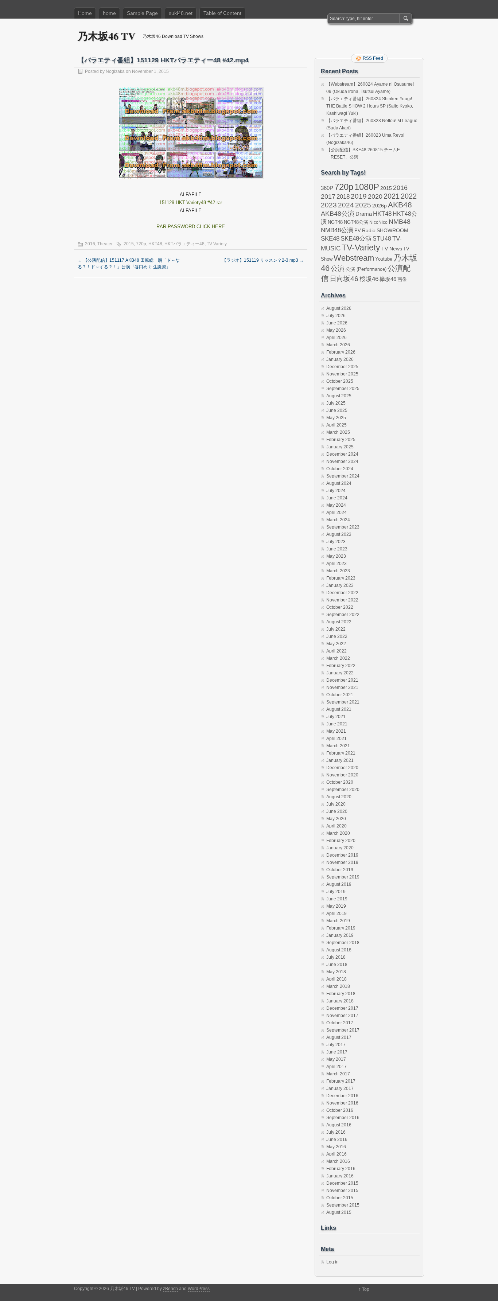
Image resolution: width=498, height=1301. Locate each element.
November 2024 (342, 461)
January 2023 (340, 585)
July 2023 (336, 541)
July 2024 (336, 490)
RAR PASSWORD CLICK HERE (190, 226)
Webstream (354, 257)
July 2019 (336, 891)
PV (357, 230)
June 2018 (336, 964)
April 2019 (336, 913)
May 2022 (336, 643)
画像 (402, 279)
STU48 (382, 238)
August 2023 (338, 534)
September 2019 (342, 877)
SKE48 (330, 238)
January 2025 (340, 446)
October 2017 (339, 1022)
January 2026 (340, 359)
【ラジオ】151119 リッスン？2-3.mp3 (263, 260)
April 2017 (336, 1066)
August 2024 (338, 483)
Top (365, 1289)
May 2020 (336, 818)
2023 (329, 205)
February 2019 (340, 928)
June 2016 (336, 1139)
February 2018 (340, 993)
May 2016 (336, 1146)
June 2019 (336, 898)
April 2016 (336, 1154)
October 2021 (339, 694)
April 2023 (336, 563)
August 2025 (338, 395)
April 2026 (336, 337)
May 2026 (336, 330)
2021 (392, 196)
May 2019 (336, 906)
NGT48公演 (356, 222)
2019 (359, 196)
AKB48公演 (337, 213)
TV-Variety (217, 243)
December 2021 (342, 680)
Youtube (383, 259)
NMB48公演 (337, 230)
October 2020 (339, 782)
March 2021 (338, 745)
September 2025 (342, 388)
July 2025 (336, 403)
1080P (366, 187)
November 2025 (342, 374)
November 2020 (342, 775)
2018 (343, 196)
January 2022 (340, 672)
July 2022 (336, 629)
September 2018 (342, 942)
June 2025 (336, 410)
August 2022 (338, 621)
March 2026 (338, 344)
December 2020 (342, 767)
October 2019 (339, 869)
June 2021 (336, 724)
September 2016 (342, 1117)
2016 (90, 243)
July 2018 (336, 957)
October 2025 (339, 381)
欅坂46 (388, 279)
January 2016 (340, 1176)
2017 (328, 196)
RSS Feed (373, 58)
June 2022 (336, 636)
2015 (129, 243)
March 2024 (338, 519)
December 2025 (342, 366)
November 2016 (342, 1103)
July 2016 (336, 1132)
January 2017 (340, 1088)
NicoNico (378, 222)
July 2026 (336, 315)
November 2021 (342, 687)
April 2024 (336, 512)
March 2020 (338, 833)
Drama (363, 214)
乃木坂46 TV (106, 35)
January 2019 (340, 935)
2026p (379, 206)
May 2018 (336, 971)
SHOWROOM (392, 230)
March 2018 (338, 986)
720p (141, 243)
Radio (369, 230)
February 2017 (340, 1081)
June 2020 (336, 811)
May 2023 (336, 556)
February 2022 (340, 665)
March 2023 (338, 570)
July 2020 (336, 804)
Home (85, 13)
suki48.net (180, 13)
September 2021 (342, 702)
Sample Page (142, 13)
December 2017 (342, 1008)
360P (327, 188)
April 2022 (336, 651)
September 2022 (342, 614)
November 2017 (342, 1015)
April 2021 (336, 738)
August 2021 (338, 709)
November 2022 (342, 600)
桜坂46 (368, 279)
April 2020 (336, 826)
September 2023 (342, 527)
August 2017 (338, 1037)
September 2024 (342, 476)
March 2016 (338, 1161)
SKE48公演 (356, 238)
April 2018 (336, 979)
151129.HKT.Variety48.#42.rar (190, 202)
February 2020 (340, 840)
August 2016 (338, 1124)
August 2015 (338, 1212)
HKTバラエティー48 (184, 243)
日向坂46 (344, 279)
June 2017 (336, 1052)
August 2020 (338, 796)
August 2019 (338, 884)
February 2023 (340, 578)
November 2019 (342, 862)
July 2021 (336, 716)
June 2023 (336, 549)
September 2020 (342, 789)
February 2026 (340, 352)
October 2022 (339, 607)
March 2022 (338, 658)
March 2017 (338, 1073)
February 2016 (340, 1168)
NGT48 (335, 222)
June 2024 (336, 497)
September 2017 (342, 1030)
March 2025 (338, 432)
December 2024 (342, 454)
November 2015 (342, 1190)
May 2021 (336, 731)
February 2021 (340, 753)
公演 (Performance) (366, 269)
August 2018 (338, 950)
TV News (391, 249)
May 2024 (336, 505)
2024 (346, 205)
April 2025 (336, 425)
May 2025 (336, 417)
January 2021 (340, 760)
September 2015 (342, 1205)
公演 (338, 268)
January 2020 (340, 847)
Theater (105, 243)
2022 (409, 196)
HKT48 (155, 243)
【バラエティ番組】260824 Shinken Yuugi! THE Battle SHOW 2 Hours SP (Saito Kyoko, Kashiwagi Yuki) (369, 106)
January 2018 (340, 1001)
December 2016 (342, 1095)
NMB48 (400, 221)
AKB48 (400, 204)
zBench (170, 1288)
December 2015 (342, 1183)
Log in (332, 1262)
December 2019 (342, 855)
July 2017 (336, 1044)
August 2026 (338, 308)
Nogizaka (115, 71)
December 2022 (342, 592)
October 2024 (339, 468)
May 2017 (336, 1059)
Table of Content (222, 13)
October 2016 (339, 1110)
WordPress (199, 1288)
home (109, 13)
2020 (375, 196)
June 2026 (336, 323)
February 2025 (340, 439)
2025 (363, 205)
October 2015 (339, 1197)
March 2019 (338, 920)
